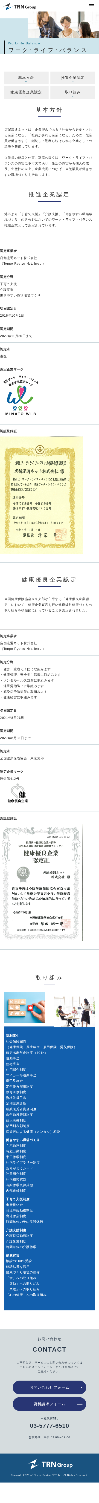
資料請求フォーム (49, 1404)
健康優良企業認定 (26, 92)
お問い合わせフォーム (50, 1387)
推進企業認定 (73, 78)
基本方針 (26, 78)
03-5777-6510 (49, 1425)
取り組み (73, 92)
